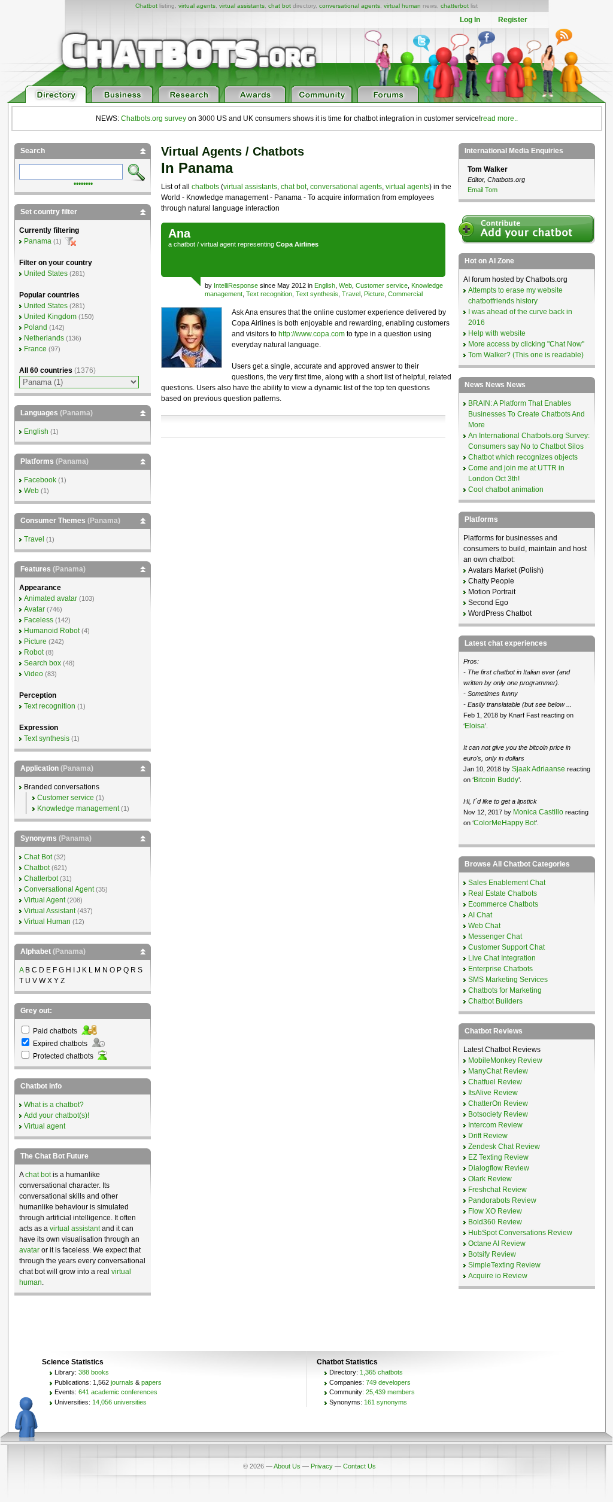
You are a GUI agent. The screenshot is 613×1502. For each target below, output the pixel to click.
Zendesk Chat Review (504, 1146)
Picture (374, 293)
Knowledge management (78, 808)
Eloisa (475, 726)
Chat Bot (38, 857)
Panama (37, 241)
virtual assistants (242, 5)
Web (345, 285)
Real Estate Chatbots (502, 893)
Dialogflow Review (498, 1168)
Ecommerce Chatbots (503, 904)
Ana (179, 233)
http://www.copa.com (311, 334)
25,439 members (390, 1391)
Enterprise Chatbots (500, 969)
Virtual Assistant (49, 911)
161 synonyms (385, 1402)
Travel (351, 293)
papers (151, 1382)
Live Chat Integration (502, 958)
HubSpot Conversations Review (520, 1233)
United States (46, 273)
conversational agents (349, 5)
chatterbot (455, 5)
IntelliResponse (237, 285)
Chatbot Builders (495, 1001)
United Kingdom (50, 316)
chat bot (279, 5)
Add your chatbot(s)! (56, 1115)
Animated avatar (50, 598)
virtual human (402, 5)
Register (512, 20)
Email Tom (482, 189)
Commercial (405, 293)
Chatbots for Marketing (505, 990)
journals (122, 1382)
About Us (287, 1466)
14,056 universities (119, 1402)
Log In (470, 20)
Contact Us (359, 1466)
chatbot (184, 244)
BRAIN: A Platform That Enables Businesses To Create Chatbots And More (526, 414)
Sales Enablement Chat (506, 882)
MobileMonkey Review (505, 1060)
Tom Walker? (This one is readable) (526, 355)
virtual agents (197, 5)
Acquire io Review (497, 1276)
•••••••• (83, 183)
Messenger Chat (495, 936)
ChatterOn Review (498, 1103)
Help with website (497, 333)
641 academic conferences (117, 1391)
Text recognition (269, 293)
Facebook (40, 480)
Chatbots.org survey (153, 118)
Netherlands (44, 338)
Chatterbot (41, 878)
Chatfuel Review (495, 1082)
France (35, 349)
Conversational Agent (59, 889)
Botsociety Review (498, 1114)
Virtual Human (47, 921)
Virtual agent (44, 1126)
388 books (93, 1372)
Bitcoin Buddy (496, 780)
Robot (34, 652)
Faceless (38, 620)
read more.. (499, 118)
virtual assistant (75, 1228)
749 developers (388, 1382)
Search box (42, 663)
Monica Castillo (538, 812)
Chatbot (146, 5)
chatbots (205, 187)
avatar (29, 1250)
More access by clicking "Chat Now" (526, 344)
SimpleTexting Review (504, 1265)
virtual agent (218, 244)
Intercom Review (495, 1125)
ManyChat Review (498, 1071)
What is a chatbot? (54, 1104)
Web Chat (484, 926)
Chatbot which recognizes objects (523, 457)
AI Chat (480, 915)
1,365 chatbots (381, 1372)
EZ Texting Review (498, 1157)
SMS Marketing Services (508, 979)
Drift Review (488, 1136)
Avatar (34, 609)
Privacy (322, 1466)
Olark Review (490, 1179)
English (324, 285)
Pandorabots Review (502, 1200)
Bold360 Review (495, 1222)
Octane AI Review (497, 1243)
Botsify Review (492, 1254)
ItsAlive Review (493, 1093)
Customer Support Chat (506, 947)
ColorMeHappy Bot (505, 823)
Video (33, 674)
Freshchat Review (497, 1189)
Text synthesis (317, 293)
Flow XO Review (495, 1211)
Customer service (382, 285)
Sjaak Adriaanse (538, 769)
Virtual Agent (44, 900)
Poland (35, 327)
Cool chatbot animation (506, 489)
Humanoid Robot (52, 631)
